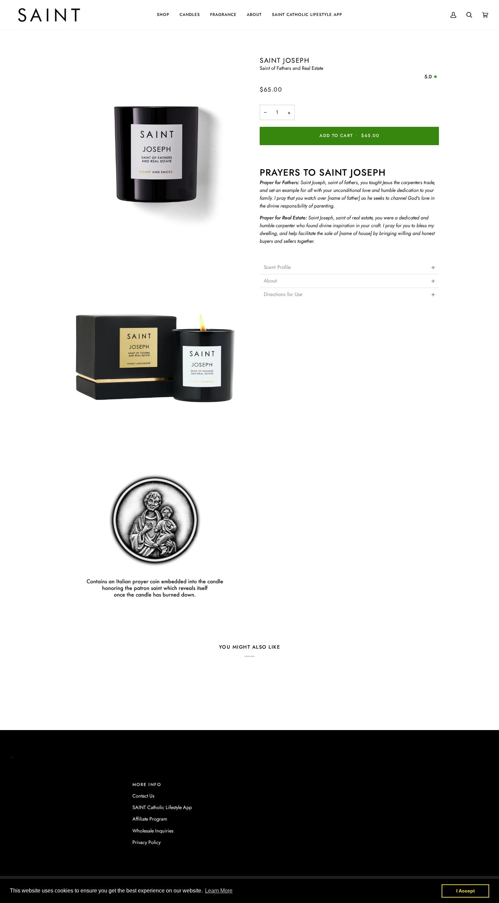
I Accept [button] (465, 891)
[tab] (349, 267)
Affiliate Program (149, 818)
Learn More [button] (219, 891)
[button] (163, 15)
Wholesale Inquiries (152, 830)
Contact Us (143, 795)
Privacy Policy (146, 842)
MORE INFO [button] (146, 784)
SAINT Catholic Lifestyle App (162, 807)
